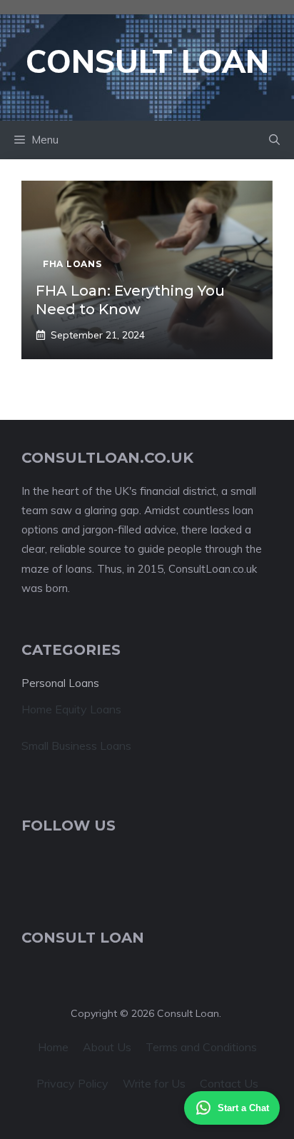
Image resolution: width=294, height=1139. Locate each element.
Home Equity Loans (71, 709)
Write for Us (154, 1083)
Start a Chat (243, 1108)
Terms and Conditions (201, 1047)
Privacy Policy (72, 1083)
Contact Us (229, 1083)
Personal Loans (60, 683)
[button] (274, 140)
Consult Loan (147, 61)
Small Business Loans (76, 745)
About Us (107, 1047)
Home (53, 1047)
